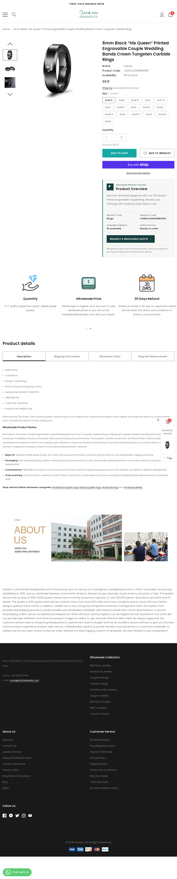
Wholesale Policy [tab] (109, 356)
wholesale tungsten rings (65, 487)
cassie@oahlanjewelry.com (24, 680)
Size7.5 (161, 100)
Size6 (122, 100)
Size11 (122, 114)
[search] (14, 14)
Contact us (9, 746)
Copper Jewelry (99, 695)
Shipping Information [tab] (67, 356)
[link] (10, 54)
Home (6, 29)
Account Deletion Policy (104, 788)
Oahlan (128, 66)
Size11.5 (135, 114)
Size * (110, 93)
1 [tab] (86, 328)
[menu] (5, 14)
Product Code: (111, 70)
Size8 (107, 107)
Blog (5, 782)
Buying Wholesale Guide (17, 758)
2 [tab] (90, 328)
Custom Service (99, 714)
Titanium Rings (99, 683)
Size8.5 (120, 107)
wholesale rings (110, 487)
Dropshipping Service (102, 746)
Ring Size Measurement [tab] (152, 356)
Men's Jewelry (98, 707)
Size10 (160, 107)
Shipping (107, 88)
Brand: (106, 66)
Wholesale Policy (100, 740)
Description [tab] (24, 356)
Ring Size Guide (99, 776)
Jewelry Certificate (14, 764)
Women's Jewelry (100, 701)
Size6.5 (135, 100)
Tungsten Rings (99, 677)
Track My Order (99, 782)
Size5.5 (109, 100)
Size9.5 (146, 107)
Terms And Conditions (103, 770)
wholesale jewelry (133, 487)
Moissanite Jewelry (101, 671)
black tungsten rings (90, 487)
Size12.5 (162, 114)
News (6, 788)
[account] (162, 14)
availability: (109, 75)
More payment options (138, 173)
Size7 (148, 100)
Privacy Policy (11, 770)
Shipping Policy (99, 764)
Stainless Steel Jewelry (103, 689)
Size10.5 (109, 114)
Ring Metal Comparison (17, 776)
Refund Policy (98, 758)
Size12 (149, 114)
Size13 (108, 121)
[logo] (88, 14)
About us (8, 740)
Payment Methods (101, 752)
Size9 (133, 107)
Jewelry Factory (12, 752)
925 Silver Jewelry (100, 665)
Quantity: (108, 130)
